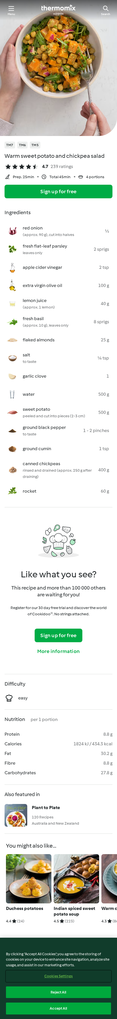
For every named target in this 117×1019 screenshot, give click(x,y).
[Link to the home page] (58, 10)
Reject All (58, 992)
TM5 (35, 145)
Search (105, 14)
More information (58, 651)
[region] (58, 978)
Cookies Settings (58, 976)
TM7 (9, 145)
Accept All (58, 1008)
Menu (11, 14)
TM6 (22, 145)
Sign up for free (58, 191)
